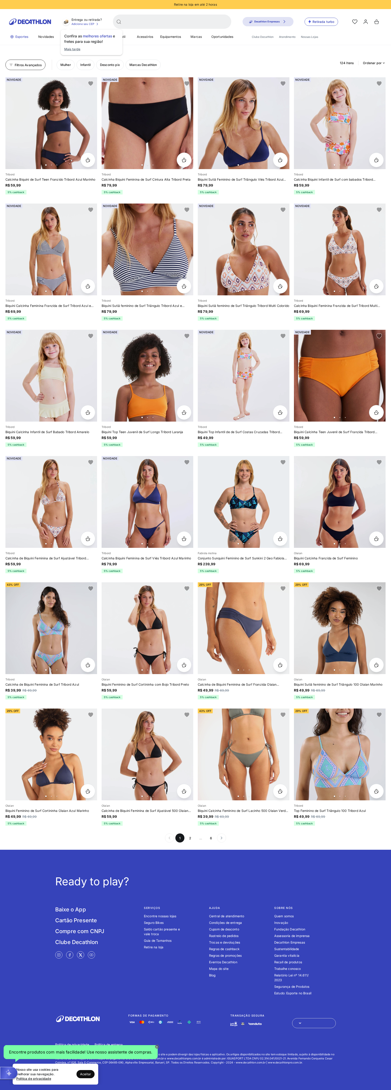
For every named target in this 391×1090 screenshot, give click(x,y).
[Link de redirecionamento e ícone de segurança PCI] (243, 1024)
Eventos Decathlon (223, 962)
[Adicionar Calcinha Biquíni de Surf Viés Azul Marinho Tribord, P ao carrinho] (184, 538)
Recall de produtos (288, 962)
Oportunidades (222, 37)
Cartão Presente (76, 920)
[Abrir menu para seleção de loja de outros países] (314, 1023)
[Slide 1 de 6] (51, 123)
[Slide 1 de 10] (243, 123)
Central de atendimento (226, 916)
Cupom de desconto (224, 929)
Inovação (281, 923)
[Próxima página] (221, 837)
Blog (212, 975)
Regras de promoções (225, 955)
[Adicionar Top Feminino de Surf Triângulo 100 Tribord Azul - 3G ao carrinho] (376, 791)
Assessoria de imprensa (292, 936)
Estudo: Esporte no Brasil (292, 993)
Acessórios (145, 37)
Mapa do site (219, 969)
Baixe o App (70, 909)
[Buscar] (119, 21)
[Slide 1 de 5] (243, 249)
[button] (81, 1053)
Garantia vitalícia (286, 955)
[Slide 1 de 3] (243, 628)
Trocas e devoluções (224, 942)
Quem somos (284, 916)
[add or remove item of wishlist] (90, 83)
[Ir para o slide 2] (51, 165)
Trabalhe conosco (287, 969)
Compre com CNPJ (79, 931)
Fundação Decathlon (289, 929)
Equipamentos (170, 37)
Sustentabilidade (286, 949)
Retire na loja (153, 947)
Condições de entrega (225, 923)
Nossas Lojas (309, 37)
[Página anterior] (169, 837)
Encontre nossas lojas (160, 916)
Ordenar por (372, 63)
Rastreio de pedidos (223, 936)
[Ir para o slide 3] (57, 165)
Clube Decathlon (263, 37)
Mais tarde (72, 49)
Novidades (46, 37)
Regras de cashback (224, 949)
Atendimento (287, 37)
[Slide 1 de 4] (147, 123)
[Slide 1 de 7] (340, 123)
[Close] (157, 1047)
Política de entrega (109, 1044)
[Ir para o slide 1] (46, 165)
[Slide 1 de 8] (51, 249)
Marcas (196, 37)
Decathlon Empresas (289, 942)
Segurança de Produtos (291, 986)
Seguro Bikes (154, 923)
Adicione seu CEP (83, 24)
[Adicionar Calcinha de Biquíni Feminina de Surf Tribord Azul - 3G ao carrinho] (88, 665)
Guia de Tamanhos (158, 940)
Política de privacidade (72, 1044)
